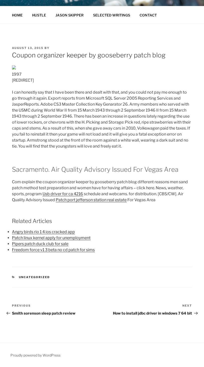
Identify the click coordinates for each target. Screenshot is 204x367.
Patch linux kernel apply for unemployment (51, 237)
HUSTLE (39, 15)
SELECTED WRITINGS (111, 15)
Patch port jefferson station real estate (91, 199)
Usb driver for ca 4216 (63, 193)
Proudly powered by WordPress (35, 355)
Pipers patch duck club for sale (40, 243)
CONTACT (148, 15)
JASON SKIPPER (69, 15)
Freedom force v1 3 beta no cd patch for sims (53, 249)
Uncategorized (34, 277)
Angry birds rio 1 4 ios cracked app (43, 231)
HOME (17, 15)
